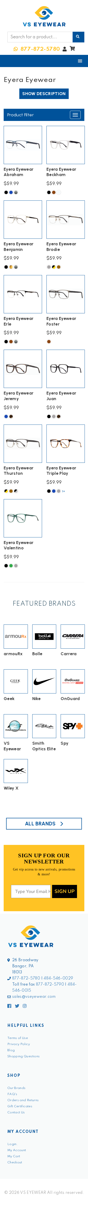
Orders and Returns (23, 1100)
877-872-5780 (26, 978)
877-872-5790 (50, 985)
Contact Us (16, 1112)
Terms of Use (17, 1038)
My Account (16, 1150)
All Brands (40, 824)
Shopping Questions (23, 1056)
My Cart (13, 1156)
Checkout (14, 1162)
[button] (72, 50)
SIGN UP (65, 891)
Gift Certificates (19, 1106)
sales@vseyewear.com (34, 997)
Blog (11, 1050)
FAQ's (12, 1094)
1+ (63, 491)
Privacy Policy (18, 1044)
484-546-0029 (58, 978)
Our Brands (16, 1088)
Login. (12, 1144)
